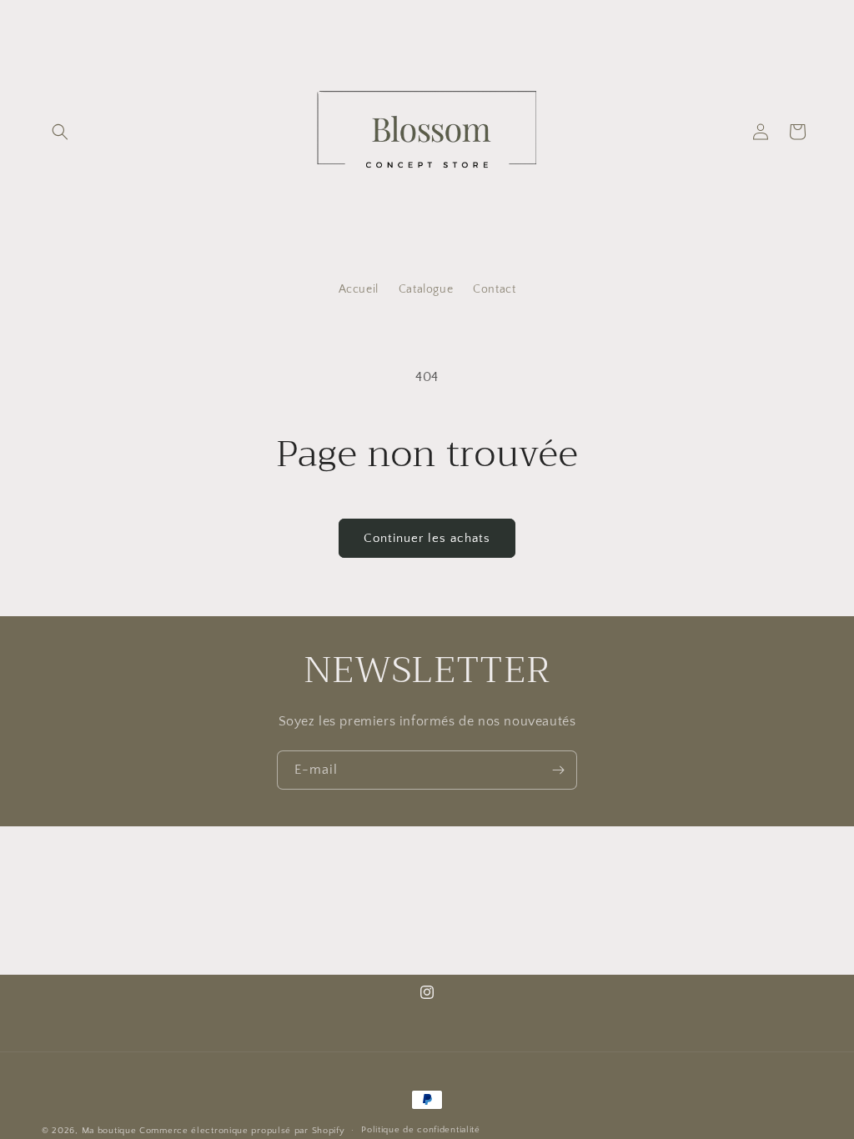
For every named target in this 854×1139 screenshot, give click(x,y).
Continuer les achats (427, 538)
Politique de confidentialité (420, 1130)
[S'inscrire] (558, 770)
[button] (60, 131)
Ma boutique (109, 1131)
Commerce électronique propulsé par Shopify (241, 1131)
